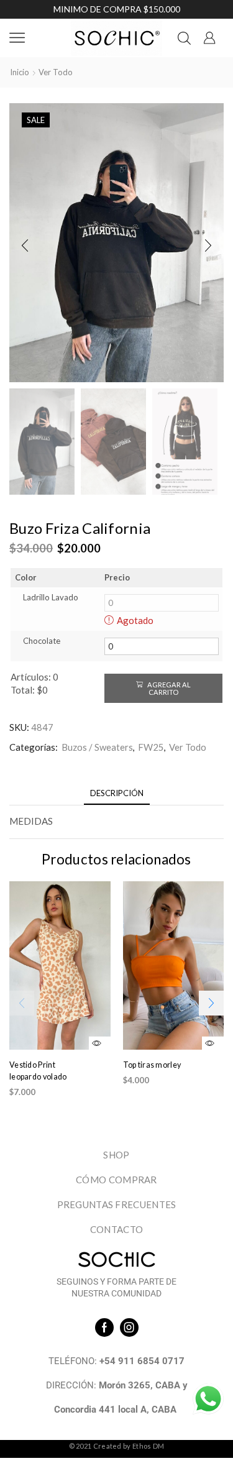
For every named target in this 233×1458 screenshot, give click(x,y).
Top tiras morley (152, 1065)
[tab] (117, 793)
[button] (24, 245)
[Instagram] (129, 1327)
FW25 (151, 747)
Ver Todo (56, 72)
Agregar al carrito (168, 688)
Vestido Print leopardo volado (38, 1070)
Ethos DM (148, 1446)
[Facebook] (104, 1327)
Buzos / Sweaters (97, 747)
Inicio (19, 72)
